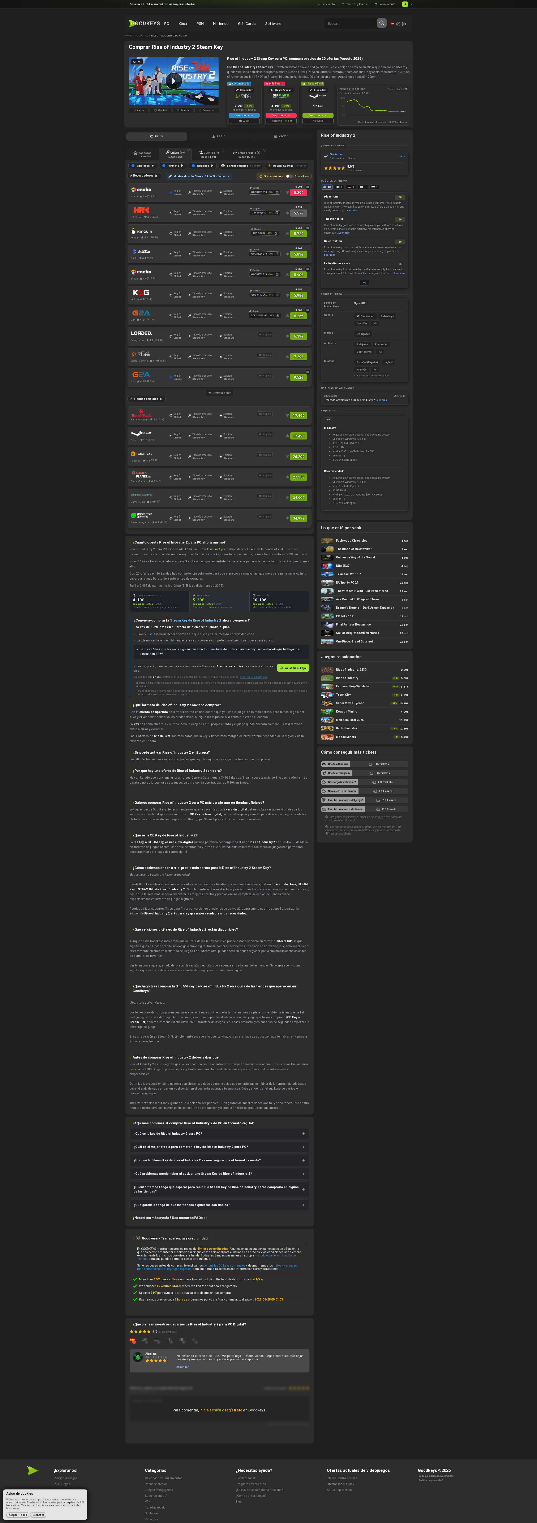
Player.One (331, 196)
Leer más (351, 210)
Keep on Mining (364, 712)
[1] (132, 1339)
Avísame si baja (295, 668)
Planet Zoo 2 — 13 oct (364, 616)
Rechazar (38, 1515)
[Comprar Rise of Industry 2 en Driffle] (149, 251)
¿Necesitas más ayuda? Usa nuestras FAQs (168, 1218)
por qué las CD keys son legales (224, 1265)
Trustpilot (251, 1279)
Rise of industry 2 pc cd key (169, 35)
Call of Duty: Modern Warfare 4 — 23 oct (364, 633)
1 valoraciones (355, 170)
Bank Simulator (364, 728)
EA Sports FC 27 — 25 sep (364, 583)
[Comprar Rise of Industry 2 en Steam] (149, 433)
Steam (262, 58)
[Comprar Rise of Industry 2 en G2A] (149, 313)
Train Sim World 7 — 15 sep (364, 574)
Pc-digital (141, 35)
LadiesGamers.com (337, 263)
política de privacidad (69, 1502)
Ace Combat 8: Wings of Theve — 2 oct (364, 600)
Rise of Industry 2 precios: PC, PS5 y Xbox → (382, 122)
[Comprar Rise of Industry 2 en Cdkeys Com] (149, 333)
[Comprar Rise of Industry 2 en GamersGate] (149, 495)
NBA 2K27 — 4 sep (364, 566)
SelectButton (333, 241)
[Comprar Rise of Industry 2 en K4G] (149, 292)
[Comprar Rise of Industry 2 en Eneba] (149, 189)
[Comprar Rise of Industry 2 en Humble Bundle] (149, 412)
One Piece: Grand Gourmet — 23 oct (364, 641)
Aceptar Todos (18, 1515)
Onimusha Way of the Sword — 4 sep (364, 558)
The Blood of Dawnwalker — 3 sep (364, 549)
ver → (401, 156)
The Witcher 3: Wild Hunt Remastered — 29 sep (364, 591)
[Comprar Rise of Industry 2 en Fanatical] (149, 454)
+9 (364, 282)
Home (127, 35)
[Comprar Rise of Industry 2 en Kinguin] (149, 230)
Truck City (364, 695)
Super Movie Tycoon (364, 703)
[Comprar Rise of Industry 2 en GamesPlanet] (149, 474)
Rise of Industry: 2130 (364, 670)
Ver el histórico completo (254, 676)
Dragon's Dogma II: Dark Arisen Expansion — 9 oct (364, 608)
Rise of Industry (364, 678)
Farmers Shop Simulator (364, 687)
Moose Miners (364, 737)
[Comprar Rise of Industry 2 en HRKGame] (149, 210)
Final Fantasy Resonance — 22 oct (364, 625)
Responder (182, 1366)
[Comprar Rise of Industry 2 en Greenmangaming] (149, 515)
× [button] (412, 4)
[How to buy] (307, 187)
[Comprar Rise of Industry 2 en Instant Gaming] (149, 354)
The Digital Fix (334, 218)
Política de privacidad (431, 1480)
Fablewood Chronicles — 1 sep (364, 541)
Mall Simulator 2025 (364, 720)
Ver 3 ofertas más (219, 392)
